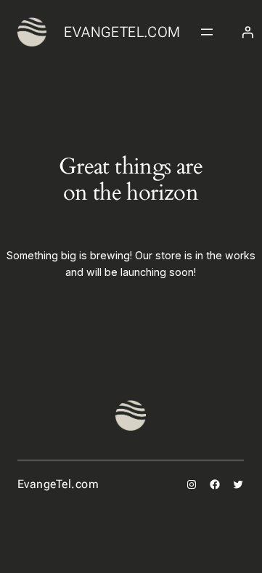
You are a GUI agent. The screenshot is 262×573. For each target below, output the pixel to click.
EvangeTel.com (122, 32)
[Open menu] (207, 32)
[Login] (247, 31)
